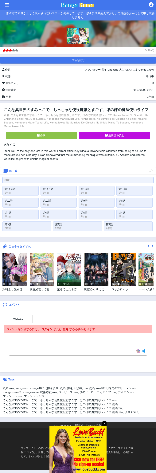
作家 (42, 135)
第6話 (46, 212)
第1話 (109, 224)
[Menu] (7, 5)
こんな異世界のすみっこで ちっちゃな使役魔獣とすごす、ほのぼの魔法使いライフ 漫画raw (62, 408)
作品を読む (78, 60)
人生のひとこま (128, 69)
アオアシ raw (126, 392)
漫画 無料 (66, 388)
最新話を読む (115, 135)
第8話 (122, 200)
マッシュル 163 (34, 396)
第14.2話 (10, 188)
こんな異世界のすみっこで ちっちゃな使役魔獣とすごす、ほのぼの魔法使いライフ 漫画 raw (63, 412)
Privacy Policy (94, 425)
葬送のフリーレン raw (122, 388)
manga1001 (37, 388)
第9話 (84, 200)
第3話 (8, 224)
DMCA (79, 425)
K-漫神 (78, 388)
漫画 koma (131, 412)
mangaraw (22, 388)
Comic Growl (146, 69)
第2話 (58, 224)
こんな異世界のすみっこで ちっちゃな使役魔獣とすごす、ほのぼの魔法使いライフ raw (60, 400)
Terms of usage (62, 425)
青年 (104, 69)
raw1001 (101, 388)
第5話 (84, 212)
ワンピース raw (68, 392)
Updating (112, 69)
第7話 (8, 212)
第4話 (122, 212)
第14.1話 (48, 188)
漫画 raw (8, 388)
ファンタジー (93, 69)
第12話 (123, 188)
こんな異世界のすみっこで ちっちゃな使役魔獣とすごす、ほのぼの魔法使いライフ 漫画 (60, 404)
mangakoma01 (12, 392)
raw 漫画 (89, 388)
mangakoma (31, 392)
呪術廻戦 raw (48, 392)
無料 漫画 (52, 388)
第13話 (85, 188)
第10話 (47, 200)
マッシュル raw (12, 396)
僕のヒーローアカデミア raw (98, 392)
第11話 (9, 200)
